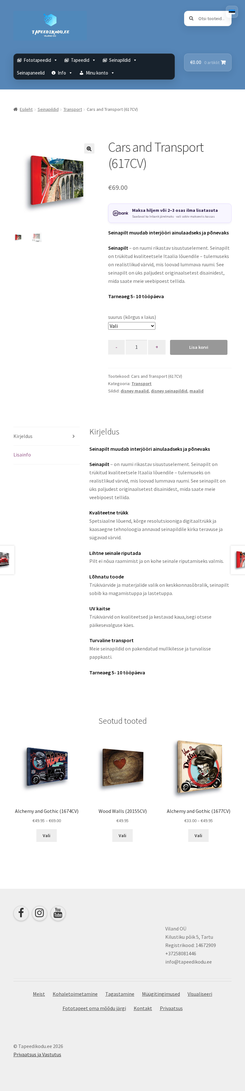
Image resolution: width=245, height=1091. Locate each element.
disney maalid (135, 391)
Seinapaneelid (31, 73)
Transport (72, 109)
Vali (46, 835)
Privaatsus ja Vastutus (37, 1054)
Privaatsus (171, 1008)
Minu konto (97, 73)
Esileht (26, 109)
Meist (39, 994)
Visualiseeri (200, 994)
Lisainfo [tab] (22, 454)
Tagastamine (119, 994)
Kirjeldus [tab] (23, 436)
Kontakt (143, 1008)
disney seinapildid (169, 391)
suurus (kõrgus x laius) (132, 317)
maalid (196, 391)
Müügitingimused (161, 994)
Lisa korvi (198, 347)
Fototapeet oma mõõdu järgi (94, 1008)
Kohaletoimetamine (75, 994)
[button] (89, 148)
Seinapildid (48, 109)
